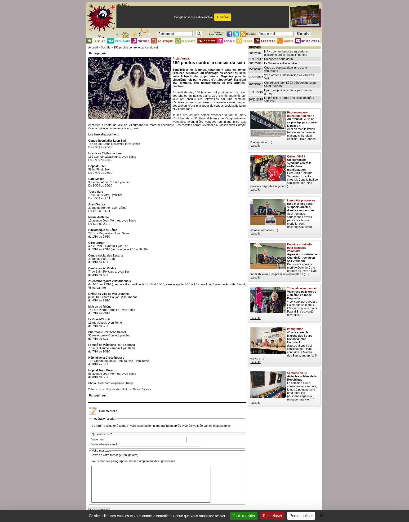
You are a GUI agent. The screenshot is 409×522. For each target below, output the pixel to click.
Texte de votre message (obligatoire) (114, 455)
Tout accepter (244, 516)
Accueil (93, 47)
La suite (255, 145)
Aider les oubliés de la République (302, 378)
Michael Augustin (142, 389)
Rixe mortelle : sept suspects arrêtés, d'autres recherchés (301, 207)
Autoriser (223, 17)
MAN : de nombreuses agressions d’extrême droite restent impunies (286, 53)
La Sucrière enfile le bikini (281, 63)
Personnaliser (301, 516)
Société (106, 47)
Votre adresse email (104, 444)
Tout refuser (272, 516)
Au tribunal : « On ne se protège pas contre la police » (302, 122)
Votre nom (97, 439)
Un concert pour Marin (278, 59)
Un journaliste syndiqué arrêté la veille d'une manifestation (299, 164)
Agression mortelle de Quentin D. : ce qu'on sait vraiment (302, 258)
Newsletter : (252, 34)
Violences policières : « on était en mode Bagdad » (301, 295)
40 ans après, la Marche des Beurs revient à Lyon (299, 336)
